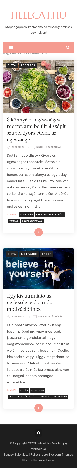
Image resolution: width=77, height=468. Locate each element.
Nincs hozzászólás (48, 147)
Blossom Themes (61, 454)
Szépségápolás (32, 221)
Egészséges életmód (50, 214)
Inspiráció (60, 396)
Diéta (12, 65)
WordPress (46, 460)
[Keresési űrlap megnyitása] (67, 47)
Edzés (24, 390)
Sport (46, 254)
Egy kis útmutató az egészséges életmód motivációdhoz (30, 303)
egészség (26, 214)
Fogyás (14, 221)
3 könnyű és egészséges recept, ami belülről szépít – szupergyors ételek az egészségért (38, 130)
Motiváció (29, 254)
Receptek (28, 65)
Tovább (33, 232)
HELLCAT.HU (38, 15)
